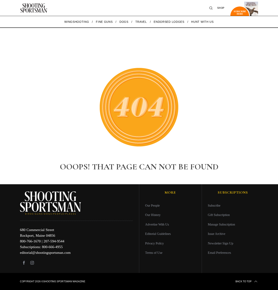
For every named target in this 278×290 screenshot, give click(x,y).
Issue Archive (216, 233)
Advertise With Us (157, 224)
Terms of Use (153, 252)
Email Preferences (219, 252)
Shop (220, 8)
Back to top (243, 281)
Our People (152, 205)
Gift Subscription (219, 215)
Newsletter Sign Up (220, 243)
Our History (153, 215)
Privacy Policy (154, 243)
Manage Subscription (221, 224)
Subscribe (214, 205)
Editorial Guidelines (158, 233)
